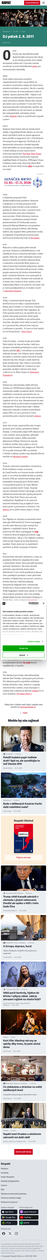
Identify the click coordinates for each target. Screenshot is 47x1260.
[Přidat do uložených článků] (42, 747)
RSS (2, 1189)
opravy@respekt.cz (28, 707)
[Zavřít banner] (43, 603)
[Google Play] (9, 1217)
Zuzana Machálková (10, 911)
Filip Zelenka (7, 1098)
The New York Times (31, 154)
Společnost (7, 800)
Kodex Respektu (7, 1177)
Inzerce (4, 1185)
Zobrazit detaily (33, 641)
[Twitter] (10, 1235)
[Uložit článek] (30, 23)
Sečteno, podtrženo (21, 1083)
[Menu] (43, 2)
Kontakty (4, 1173)
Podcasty (9, 893)
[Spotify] (28, 1223)
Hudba (5, 1037)
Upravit (22, 655)
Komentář (9, 754)
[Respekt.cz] (6, 2)
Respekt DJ (6, 32)
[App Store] (9, 1212)
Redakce (4, 1168)
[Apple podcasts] (28, 1212)
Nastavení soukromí (9, 1202)
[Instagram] (16, 1235)
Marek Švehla (7, 768)
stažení (35, 691)
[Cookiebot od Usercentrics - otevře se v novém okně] (29, 603)
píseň (34, 66)
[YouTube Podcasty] (28, 1217)
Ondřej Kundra (21, 1141)
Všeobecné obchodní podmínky (13, 1194)
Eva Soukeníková (9, 1003)
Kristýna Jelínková (9, 1141)
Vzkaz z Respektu (20, 943)
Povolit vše (23, 648)
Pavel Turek (6, 43)
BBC (18, 350)
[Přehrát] (36, 747)
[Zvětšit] (23, 18)
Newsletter (9, 943)
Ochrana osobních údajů (11, 1198)
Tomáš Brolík (7, 957)
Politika (5, 1131)
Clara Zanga (7, 811)
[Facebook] (3, 1235)
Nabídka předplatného (10, 1181)
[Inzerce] (23, 181)
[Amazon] (9, 1223)
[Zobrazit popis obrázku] (36, 23)
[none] (42, 23)
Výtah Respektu (18, 893)
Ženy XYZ (16, 989)
